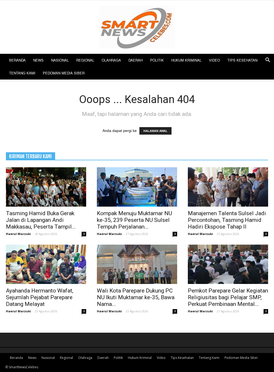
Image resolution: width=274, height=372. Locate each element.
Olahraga (111, 60)
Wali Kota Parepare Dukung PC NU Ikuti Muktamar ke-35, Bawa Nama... (135, 297)
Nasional (60, 60)
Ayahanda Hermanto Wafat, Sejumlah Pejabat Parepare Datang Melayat (39, 297)
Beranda (17, 60)
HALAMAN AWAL (155, 130)
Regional (85, 60)
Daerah (135, 60)
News (38, 60)
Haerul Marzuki (18, 234)
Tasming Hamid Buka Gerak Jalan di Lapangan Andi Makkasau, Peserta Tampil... (41, 220)
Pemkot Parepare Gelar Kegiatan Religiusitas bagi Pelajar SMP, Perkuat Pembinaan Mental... (228, 297)
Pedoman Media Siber (64, 72)
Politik (157, 60)
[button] (267, 60)
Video (214, 60)
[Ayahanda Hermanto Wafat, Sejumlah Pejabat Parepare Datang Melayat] (46, 264)
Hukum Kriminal (186, 60)
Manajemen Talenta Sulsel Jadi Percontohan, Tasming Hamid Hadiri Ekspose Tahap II (227, 220)
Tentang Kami (22, 72)
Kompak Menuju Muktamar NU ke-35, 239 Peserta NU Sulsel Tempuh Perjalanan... (134, 220)
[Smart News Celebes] (137, 27)
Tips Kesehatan (242, 60)
